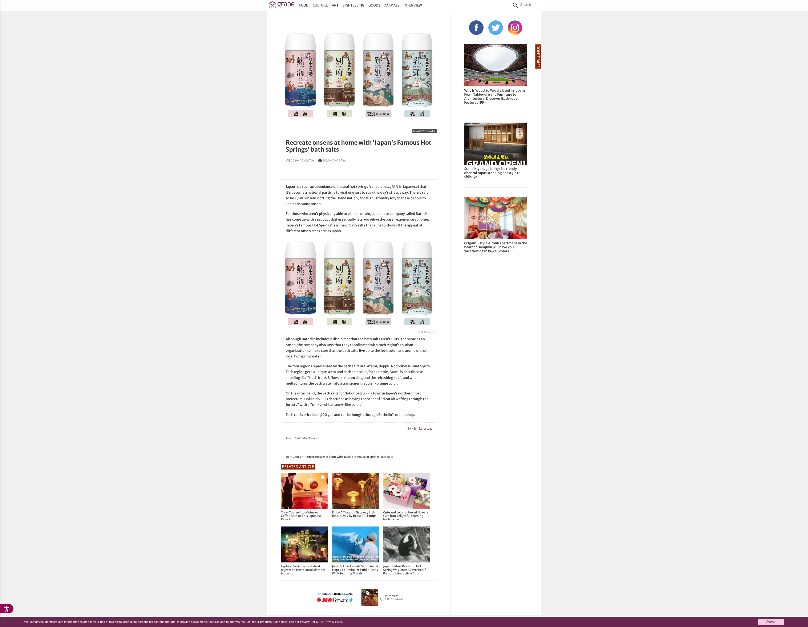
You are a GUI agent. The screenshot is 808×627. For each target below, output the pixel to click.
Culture (320, 5)
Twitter (495, 27)
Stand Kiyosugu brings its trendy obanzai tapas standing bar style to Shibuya (492, 173)
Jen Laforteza (423, 428)
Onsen (313, 438)
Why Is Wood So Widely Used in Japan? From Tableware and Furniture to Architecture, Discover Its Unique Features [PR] (494, 96)
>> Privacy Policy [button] (331, 621)
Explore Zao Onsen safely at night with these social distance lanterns (303, 570)
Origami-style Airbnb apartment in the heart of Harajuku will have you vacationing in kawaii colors (495, 247)
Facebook (476, 27)
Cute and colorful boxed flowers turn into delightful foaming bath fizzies (405, 516)
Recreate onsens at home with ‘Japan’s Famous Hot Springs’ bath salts (358, 146)
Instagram (515, 27)
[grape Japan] (287, 457)
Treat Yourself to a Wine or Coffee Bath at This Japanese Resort (301, 516)
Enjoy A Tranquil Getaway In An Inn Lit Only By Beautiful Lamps (354, 514)
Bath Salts (301, 438)
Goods (374, 5)
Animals (391, 5)
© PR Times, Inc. (428, 131)
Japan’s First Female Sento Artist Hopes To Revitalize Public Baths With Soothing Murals (355, 570)
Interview (413, 5)
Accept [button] (770, 621)
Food (303, 5)
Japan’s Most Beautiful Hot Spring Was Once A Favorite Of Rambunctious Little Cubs (404, 570)
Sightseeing (353, 5)
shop (410, 415)
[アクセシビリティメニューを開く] (6, 608)
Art (335, 5)
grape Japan (282, 6)
